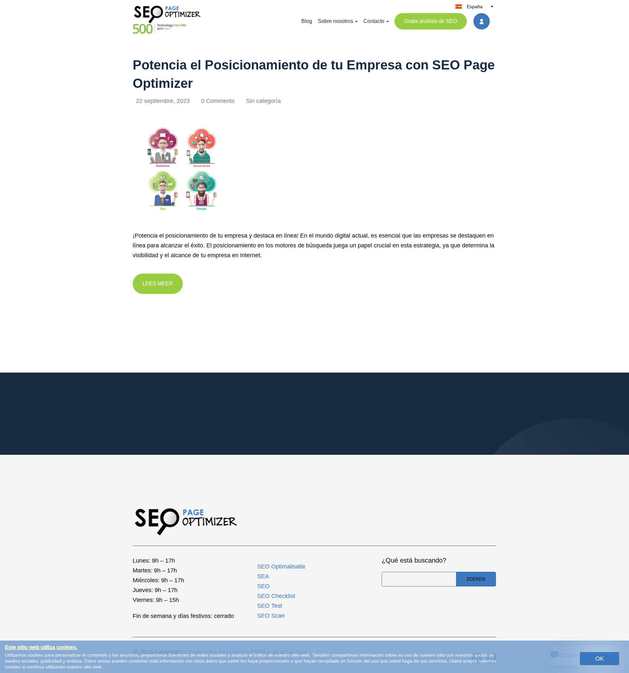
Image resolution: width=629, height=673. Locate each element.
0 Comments (218, 101)
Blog (306, 21)
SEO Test (269, 606)
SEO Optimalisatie (281, 566)
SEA (263, 576)
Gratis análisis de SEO (430, 21)
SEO (263, 586)
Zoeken (476, 579)
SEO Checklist (276, 596)
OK (599, 658)
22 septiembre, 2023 (163, 101)
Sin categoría (263, 101)
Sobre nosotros (335, 21)
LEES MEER (158, 283)
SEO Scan (271, 615)
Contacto (373, 21)
